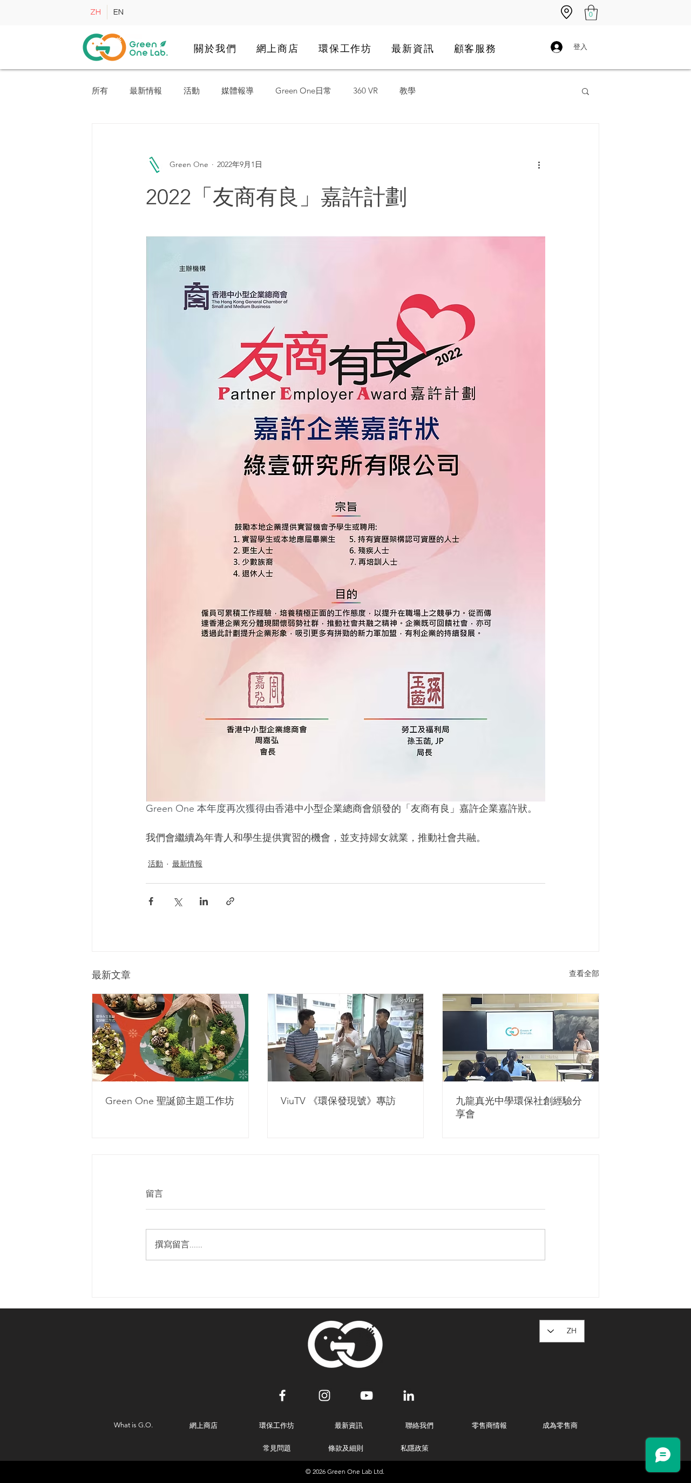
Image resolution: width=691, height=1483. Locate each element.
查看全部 (584, 973)
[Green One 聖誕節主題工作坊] (170, 1037)
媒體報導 (237, 91)
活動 (192, 91)
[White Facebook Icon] (282, 1395)
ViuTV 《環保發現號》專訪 (338, 1101)
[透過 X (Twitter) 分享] (177, 901)
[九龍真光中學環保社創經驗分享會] (521, 1037)
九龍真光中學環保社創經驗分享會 (519, 1107)
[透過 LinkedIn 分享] (204, 901)
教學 (407, 91)
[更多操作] (538, 164)
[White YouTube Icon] (366, 1395)
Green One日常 (303, 91)
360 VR (365, 91)
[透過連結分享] (230, 901)
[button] (591, 13)
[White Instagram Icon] (324, 1395)
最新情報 (146, 91)
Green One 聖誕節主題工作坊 (169, 1101)
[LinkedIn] (408, 1395)
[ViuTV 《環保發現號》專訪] (346, 1037)
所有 (100, 91)
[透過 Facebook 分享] (151, 901)
